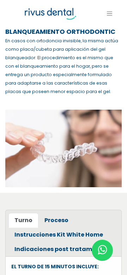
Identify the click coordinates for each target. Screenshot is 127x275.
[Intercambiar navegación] (109, 13)
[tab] (23, 220)
